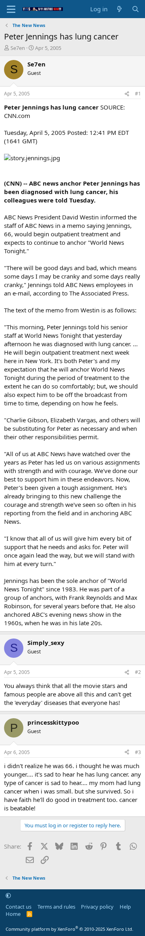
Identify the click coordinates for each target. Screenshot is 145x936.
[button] (8, 895)
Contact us (18, 906)
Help (125, 906)
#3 (138, 752)
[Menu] (11, 9)
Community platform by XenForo (69, 929)
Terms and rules (56, 906)
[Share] (127, 94)
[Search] (135, 9)
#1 (138, 93)
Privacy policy (97, 906)
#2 (138, 672)
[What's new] (119, 9)
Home (13, 913)
